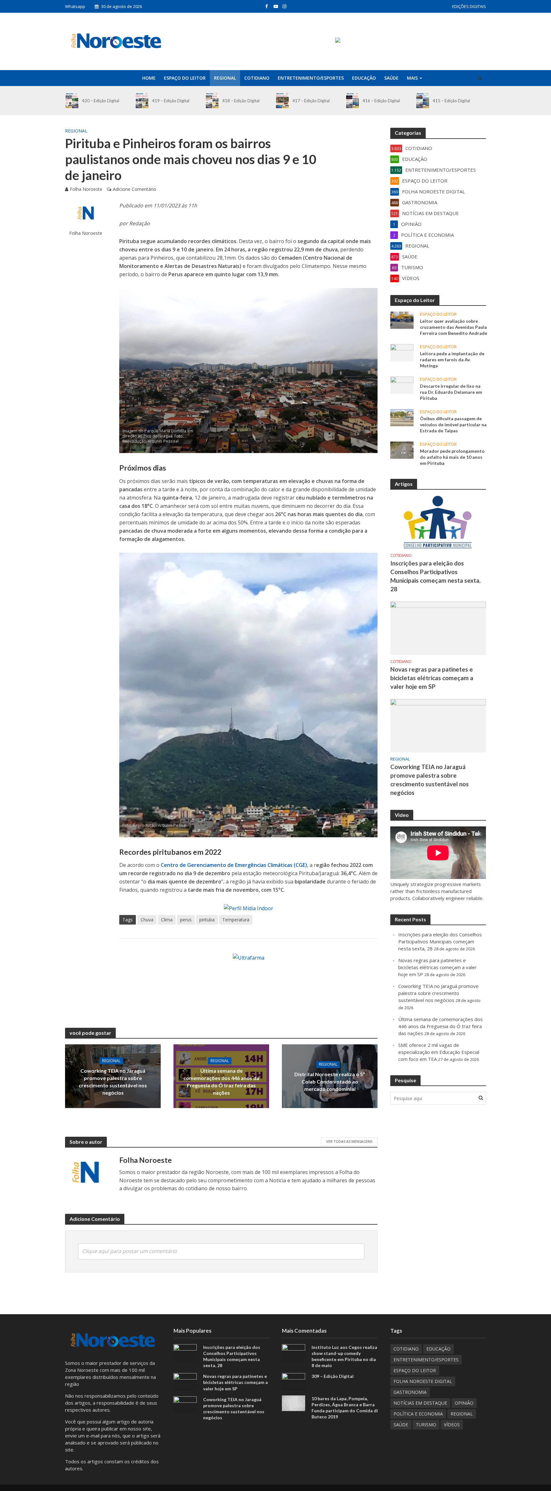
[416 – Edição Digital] (352, 100)
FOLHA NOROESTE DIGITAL (422, 1381)
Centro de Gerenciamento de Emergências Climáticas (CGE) (234, 864)
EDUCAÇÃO (364, 78)
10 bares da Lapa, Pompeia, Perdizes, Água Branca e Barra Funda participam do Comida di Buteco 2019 (345, 1407)
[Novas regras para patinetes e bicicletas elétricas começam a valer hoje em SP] (438, 627)
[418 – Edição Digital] (212, 100)
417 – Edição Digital (311, 100)
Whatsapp (75, 6)
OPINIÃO (464, 1403)
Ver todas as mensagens (349, 1141)
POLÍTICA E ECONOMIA (418, 1414)
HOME (149, 78)
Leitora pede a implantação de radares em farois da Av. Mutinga (452, 359)
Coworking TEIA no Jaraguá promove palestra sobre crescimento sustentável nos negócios (113, 1082)
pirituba (207, 920)
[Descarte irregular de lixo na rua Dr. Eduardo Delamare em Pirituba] (402, 384)
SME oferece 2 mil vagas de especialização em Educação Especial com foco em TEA (438, 1052)
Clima (167, 920)
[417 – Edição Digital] (282, 100)
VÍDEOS (452, 1425)
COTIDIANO (256, 78)
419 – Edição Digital (170, 100)
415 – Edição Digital (451, 100)
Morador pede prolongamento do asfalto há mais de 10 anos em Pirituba (452, 457)
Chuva (147, 920)
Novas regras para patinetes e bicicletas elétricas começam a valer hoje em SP (431, 678)
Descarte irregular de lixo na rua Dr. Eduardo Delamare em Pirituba (451, 392)
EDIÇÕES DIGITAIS (469, 6)
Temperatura (235, 920)
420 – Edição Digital (100, 100)
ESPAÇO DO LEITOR (185, 78)
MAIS (412, 78)
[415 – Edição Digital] (423, 100)
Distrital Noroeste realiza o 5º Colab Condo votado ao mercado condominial (329, 1081)
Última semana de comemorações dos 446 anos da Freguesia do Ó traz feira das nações (221, 1082)
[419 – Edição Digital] (142, 100)
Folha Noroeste (86, 189)
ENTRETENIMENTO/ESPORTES (311, 78)
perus (186, 920)
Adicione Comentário (134, 189)
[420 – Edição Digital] (72, 100)
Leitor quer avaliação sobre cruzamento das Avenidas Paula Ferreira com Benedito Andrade (453, 327)
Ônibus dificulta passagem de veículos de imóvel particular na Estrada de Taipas (453, 424)
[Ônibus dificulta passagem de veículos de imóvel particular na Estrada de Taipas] (402, 417)
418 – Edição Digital (241, 100)
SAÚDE (391, 78)
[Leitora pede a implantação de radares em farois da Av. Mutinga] (402, 352)
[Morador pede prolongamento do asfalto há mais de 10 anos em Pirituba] (402, 449)
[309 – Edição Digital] (293, 1381)
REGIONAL (225, 78)
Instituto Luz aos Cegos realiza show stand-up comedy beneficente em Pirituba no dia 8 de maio (344, 1356)
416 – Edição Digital (381, 100)
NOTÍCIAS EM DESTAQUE (420, 1403)
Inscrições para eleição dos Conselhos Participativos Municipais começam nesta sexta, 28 (435, 576)
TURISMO (426, 1425)
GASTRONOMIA (410, 1392)
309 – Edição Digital (333, 1376)
